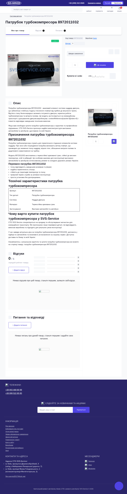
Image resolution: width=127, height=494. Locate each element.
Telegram (91, 461)
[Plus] (80, 65)
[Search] (80, 9)
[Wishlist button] (111, 51)
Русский (107, 3)
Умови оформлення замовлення (16, 434)
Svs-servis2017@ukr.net (15, 476)
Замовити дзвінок (94, 3)
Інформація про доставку (14, 429)
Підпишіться (81, 410)
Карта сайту (9, 442)
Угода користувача (11, 431)
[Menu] (3, 3)
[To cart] (114, 141)
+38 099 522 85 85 (13, 393)
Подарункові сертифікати (14, 448)
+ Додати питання (20, 325)
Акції (7, 450)
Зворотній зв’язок (11, 437)
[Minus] (69, 65)
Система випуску (16, 16)
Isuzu (95, 38)
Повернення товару (12, 440)
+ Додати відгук (19, 270)
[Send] (113, 76)
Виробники (9, 445)
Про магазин (9, 426)
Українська (117, 3)
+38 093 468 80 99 (13, 390)
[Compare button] (116, 51)
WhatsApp (91, 469)
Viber (90, 465)
